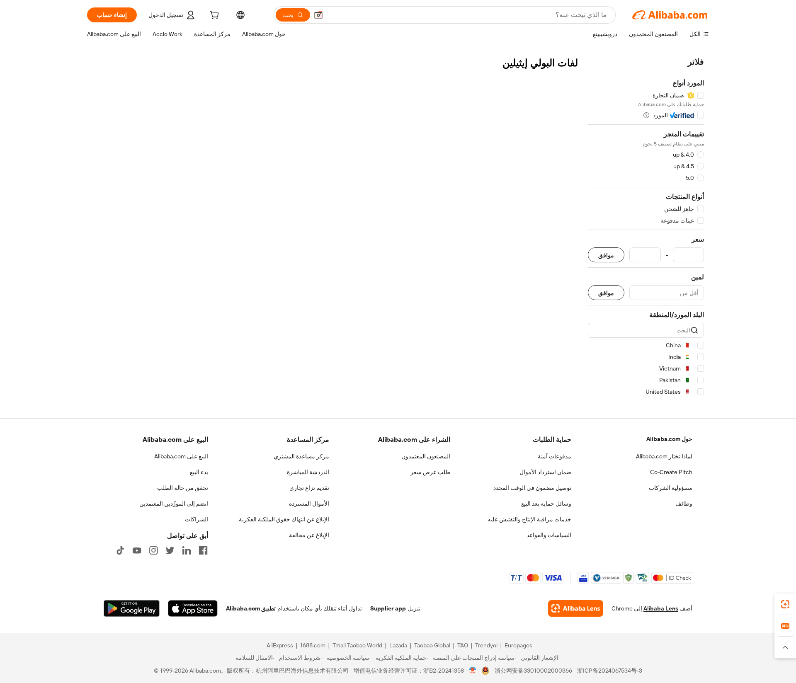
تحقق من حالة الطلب (182, 487)
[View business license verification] (473, 670)
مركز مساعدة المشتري (301, 456)
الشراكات (196, 519)
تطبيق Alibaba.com (251, 608)
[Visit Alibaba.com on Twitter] (170, 550)
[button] (318, 15)
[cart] (213, 16)
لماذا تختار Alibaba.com (664, 456)
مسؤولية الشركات (670, 487)
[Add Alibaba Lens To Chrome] (575, 608)
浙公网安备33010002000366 (533, 670)
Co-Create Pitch (671, 472)
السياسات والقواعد (549, 535)
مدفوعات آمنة (554, 456)
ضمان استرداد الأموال (545, 472)
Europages (518, 645)
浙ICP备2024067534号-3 (609, 670)
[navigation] (646, 228)
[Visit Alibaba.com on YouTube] (137, 550)
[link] (785, 604)
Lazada (398, 645)
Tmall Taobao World (357, 645)
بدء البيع (199, 472)
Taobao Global (432, 645)
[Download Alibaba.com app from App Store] (193, 608)
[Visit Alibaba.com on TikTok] (120, 550)
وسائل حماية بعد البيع (546, 503)
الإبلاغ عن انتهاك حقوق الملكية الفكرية (284, 519)
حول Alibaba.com (669, 439)
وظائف (683, 503)
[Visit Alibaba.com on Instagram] (153, 550)
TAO (462, 645)
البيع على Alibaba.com (181, 456)
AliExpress (280, 645)
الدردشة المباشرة (308, 472)
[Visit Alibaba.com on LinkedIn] (187, 550)
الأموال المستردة (309, 503)
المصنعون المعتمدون (425, 456)
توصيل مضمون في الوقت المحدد (532, 487)
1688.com (312, 645)
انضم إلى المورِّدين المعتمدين (173, 503)
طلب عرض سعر (430, 472)
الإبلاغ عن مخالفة (309, 535)
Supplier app (388, 608)
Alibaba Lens (660, 608)
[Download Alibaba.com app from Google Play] (132, 608)
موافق (606, 255)
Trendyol (486, 645)
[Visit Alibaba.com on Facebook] (203, 550)
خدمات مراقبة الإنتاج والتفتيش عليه (529, 519)
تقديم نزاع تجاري (309, 487)
